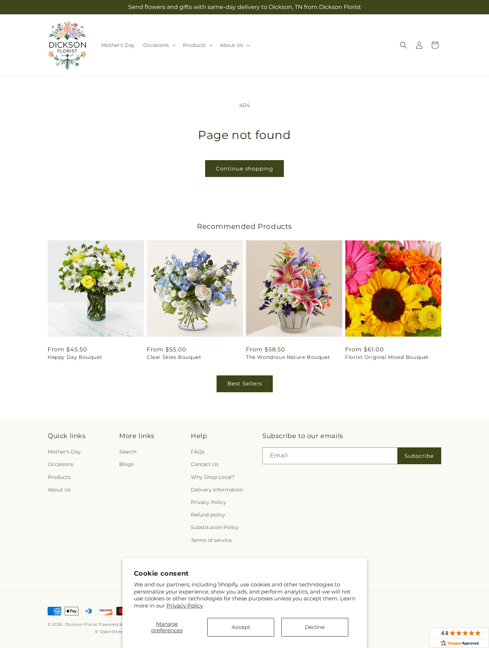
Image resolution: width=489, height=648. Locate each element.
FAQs (197, 451)
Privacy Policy (184, 605)
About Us (59, 489)
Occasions (60, 464)
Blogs (126, 464)
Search (127, 451)
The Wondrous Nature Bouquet (288, 357)
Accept (241, 627)
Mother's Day (64, 451)
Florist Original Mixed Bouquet (387, 357)
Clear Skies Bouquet (174, 357)
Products (59, 477)
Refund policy (208, 515)
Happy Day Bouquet (75, 357)
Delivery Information (217, 489)
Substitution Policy (215, 527)
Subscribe (419, 455)
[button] (159, 45)
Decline (315, 627)
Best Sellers (244, 383)
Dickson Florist (81, 624)
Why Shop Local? (212, 477)
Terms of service (211, 540)
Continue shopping (244, 168)
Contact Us (205, 464)
